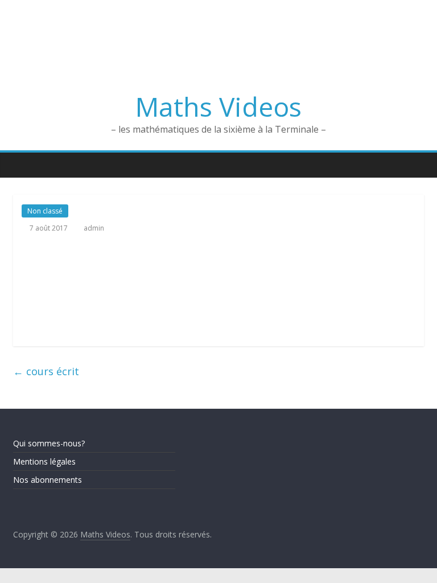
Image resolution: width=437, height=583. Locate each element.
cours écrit (46, 371)
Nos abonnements (47, 479)
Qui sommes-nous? (49, 443)
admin (94, 228)
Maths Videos (218, 106)
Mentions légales (44, 461)
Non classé (45, 211)
